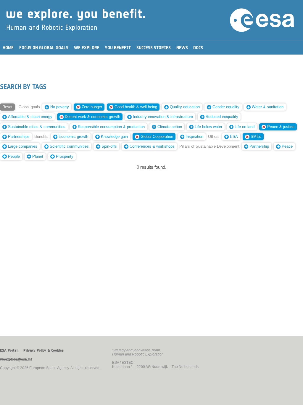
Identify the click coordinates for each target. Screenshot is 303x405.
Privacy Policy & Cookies (43, 350)
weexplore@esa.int (16, 359)
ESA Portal (8, 350)
